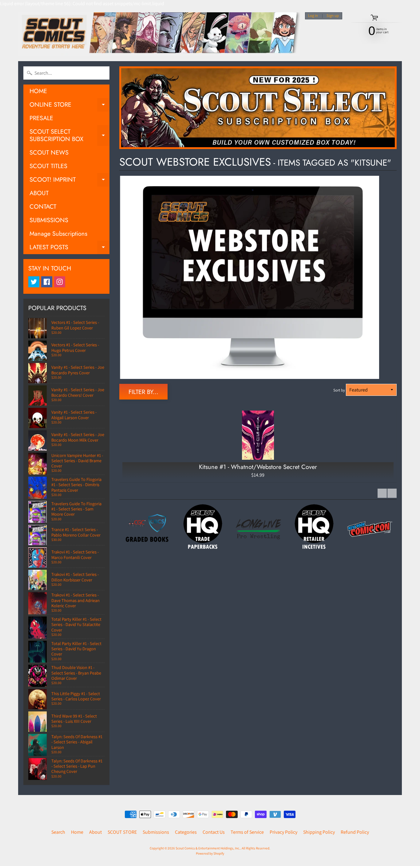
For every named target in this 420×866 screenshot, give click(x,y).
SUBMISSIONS (49, 220)
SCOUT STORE (122, 832)
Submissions (156, 832)
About (95, 832)
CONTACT (43, 206)
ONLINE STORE (69, 106)
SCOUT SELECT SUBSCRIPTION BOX (69, 135)
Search (58, 832)
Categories (186, 832)
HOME (38, 91)
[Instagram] (59, 281)
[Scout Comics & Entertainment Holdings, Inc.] (159, 34)
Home (77, 832)
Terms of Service (247, 832)
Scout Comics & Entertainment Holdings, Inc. (208, 848)
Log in (313, 16)
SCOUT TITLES (48, 166)
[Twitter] (33, 281)
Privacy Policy (283, 832)
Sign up (333, 16)
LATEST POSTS (69, 248)
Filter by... (143, 392)
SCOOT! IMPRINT (69, 181)
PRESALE (41, 118)
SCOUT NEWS (49, 152)
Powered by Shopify (210, 853)
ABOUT (39, 193)
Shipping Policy (319, 832)
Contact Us (214, 832)
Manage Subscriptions (58, 233)
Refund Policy (355, 832)
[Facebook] (46, 281)
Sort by (339, 390)
